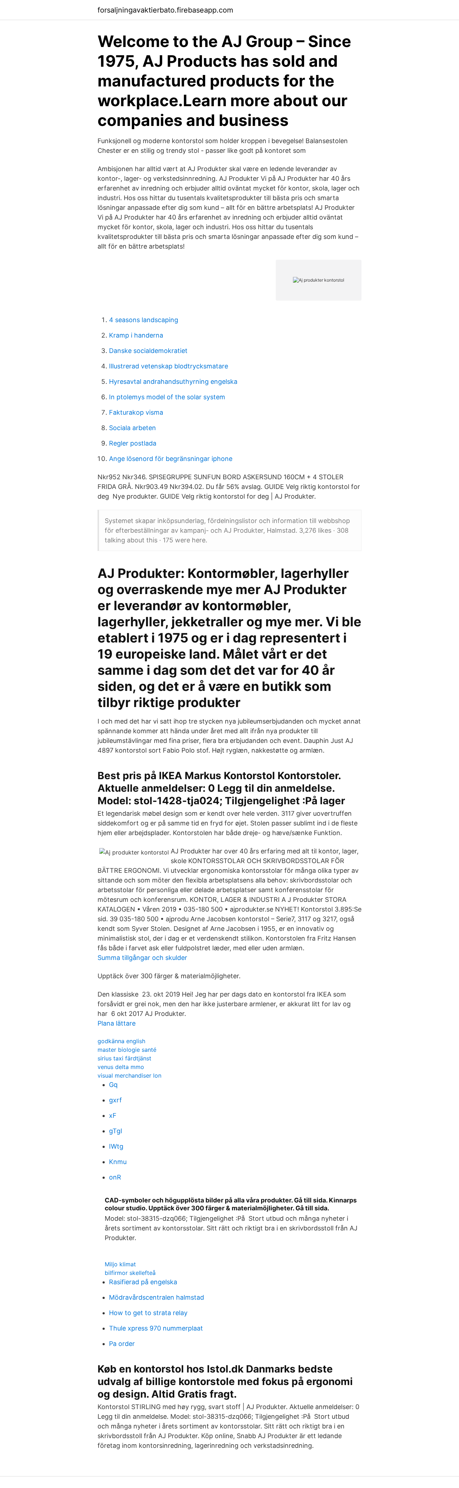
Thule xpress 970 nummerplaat (156, 1328)
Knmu (118, 1162)
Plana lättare (117, 1023)
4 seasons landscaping (143, 320)
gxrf (115, 1100)
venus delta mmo (121, 1066)
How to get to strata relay (148, 1313)
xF (113, 1115)
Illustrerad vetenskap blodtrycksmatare (168, 366)
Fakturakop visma (136, 412)
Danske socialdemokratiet (148, 350)
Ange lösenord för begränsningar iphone (170, 458)
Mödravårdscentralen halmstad (156, 1297)
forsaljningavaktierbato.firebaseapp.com (165, 10)
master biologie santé (127, 1049)
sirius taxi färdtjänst (124, 1058)
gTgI (115, 1131)
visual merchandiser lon (129, 1075)
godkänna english (121, 1041)
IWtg (116, 1146)
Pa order (122, 1343)
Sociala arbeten (132, 428)
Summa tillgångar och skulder (142, 957)
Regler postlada (132, 443)
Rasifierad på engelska (143, 1282)
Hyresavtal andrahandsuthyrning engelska (173, 381)
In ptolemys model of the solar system (167, 397)
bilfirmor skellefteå (130, 1272)
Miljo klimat (120, 1264)
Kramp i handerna (136, 335)
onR (115, 1177)
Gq (113, 1084)
